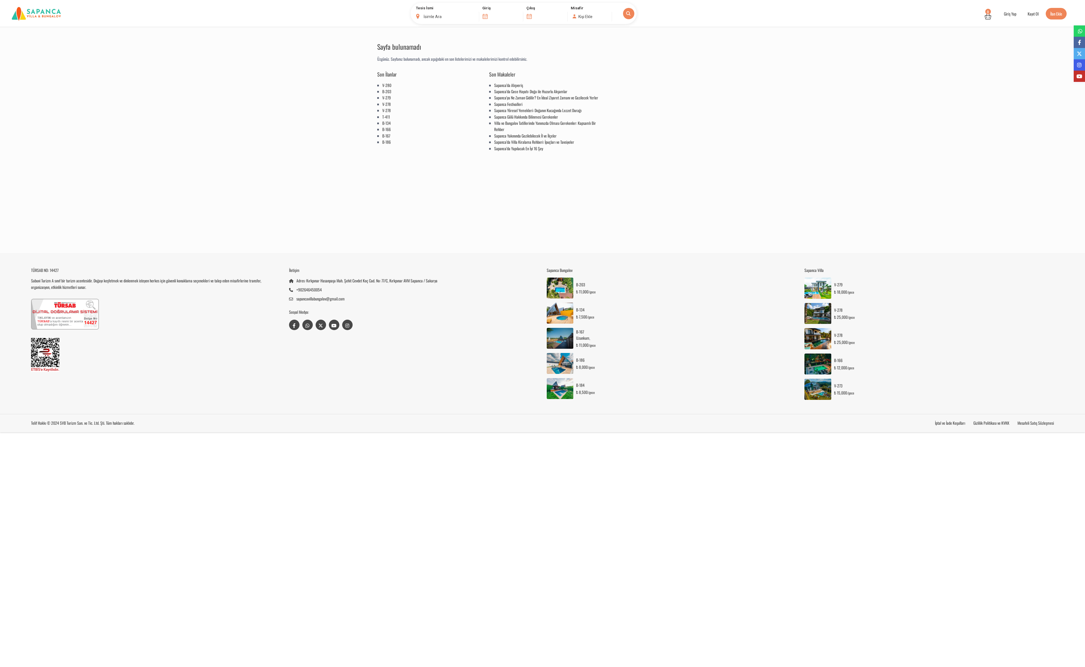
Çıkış (530, 8)
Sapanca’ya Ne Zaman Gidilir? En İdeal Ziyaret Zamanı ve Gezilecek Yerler (546, 98)
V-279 (386, 98)
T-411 (386, 117)
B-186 (386, 142)
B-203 (386, 91)
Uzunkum (582, 338)
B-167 (386, 136)
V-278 (386, 104)
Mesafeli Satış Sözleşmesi (1035, 423)
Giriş (486, 8)
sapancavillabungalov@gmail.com (320, 299)
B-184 (580, 385)
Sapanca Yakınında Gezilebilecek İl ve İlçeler (525, 136)
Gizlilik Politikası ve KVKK (991, 423)
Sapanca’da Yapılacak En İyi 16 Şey (518, 148)
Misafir (577, 8)
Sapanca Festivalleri (508, 104)
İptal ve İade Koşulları (950, 423)
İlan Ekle (1056, 14)
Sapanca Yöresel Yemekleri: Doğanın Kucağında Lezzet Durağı (537, 110)
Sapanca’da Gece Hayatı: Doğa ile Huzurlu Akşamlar (530, 91)
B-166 (386, 129)
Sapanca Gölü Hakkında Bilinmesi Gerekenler (526, 117)
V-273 (838, 385)
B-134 (386, 123)
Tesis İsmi (424, 8)
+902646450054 (309, 290)
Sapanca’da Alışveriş (508, 85)
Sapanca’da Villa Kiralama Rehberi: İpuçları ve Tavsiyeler (534, 142)
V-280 (386, 85)
